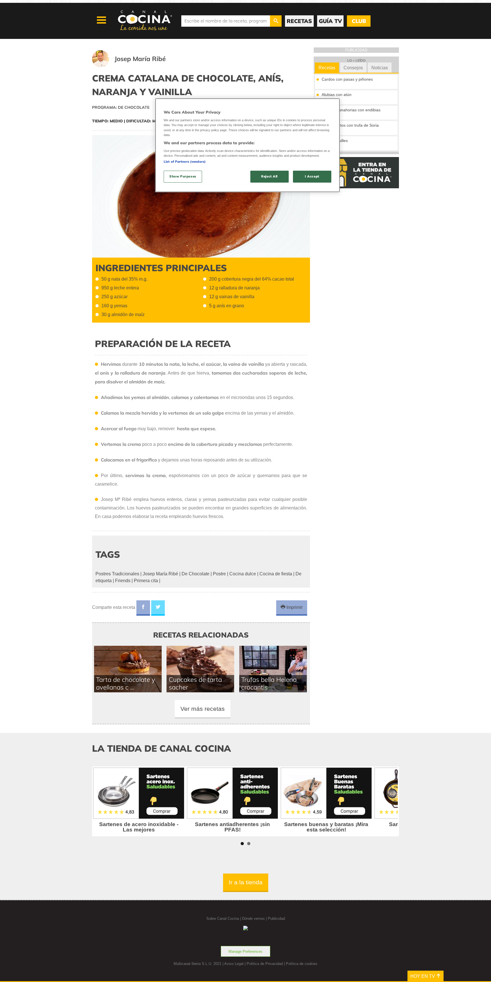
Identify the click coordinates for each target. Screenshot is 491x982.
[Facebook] (143, 608)
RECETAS (299, 21)
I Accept (312, 176)
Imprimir (294, 607)
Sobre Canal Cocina (222, 918)
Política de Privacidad (265, 964)
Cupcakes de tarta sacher (195, 683)
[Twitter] (158, 608)
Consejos (353, 67)
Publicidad (276, 918)
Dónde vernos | (255, 918)
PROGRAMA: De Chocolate (120, 107)
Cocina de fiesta (275, 573)
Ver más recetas (202, 708)
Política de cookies (301, 964)
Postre (219, 573)
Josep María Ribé (160, 573)
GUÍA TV (330, 21)
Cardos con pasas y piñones (347, 79)
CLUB (359, 21)
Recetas (327, 67)
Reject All (269, 176)
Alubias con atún (336, 94)
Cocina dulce (242, 573)
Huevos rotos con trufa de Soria (350, 125)
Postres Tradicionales (117, 573)
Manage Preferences (245, 951)
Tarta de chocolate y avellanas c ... (125, 683)
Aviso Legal (234, 964)
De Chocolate (195, 573)
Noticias (379, 67)
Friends (122, 580)
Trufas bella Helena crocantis (269, 683)
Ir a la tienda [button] (246, 882)
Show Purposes (182, 176)
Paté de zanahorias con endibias (351, 110)
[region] (247, 145)
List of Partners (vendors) (185, 162)
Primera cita (146, 580)
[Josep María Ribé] (135, 65)
